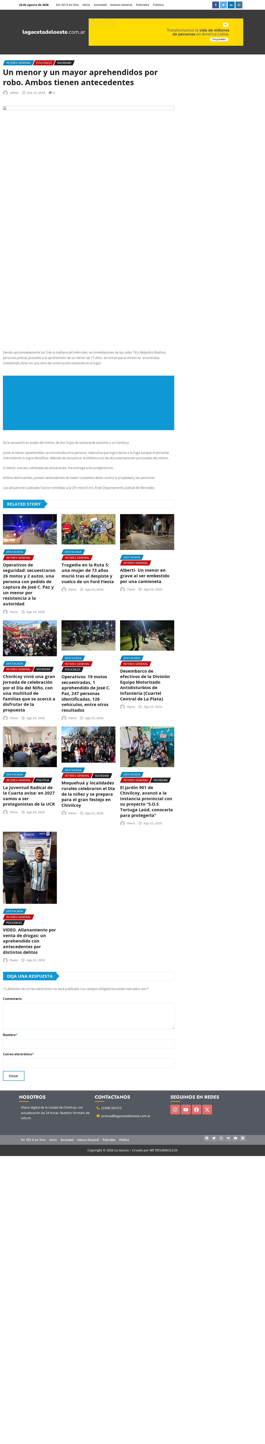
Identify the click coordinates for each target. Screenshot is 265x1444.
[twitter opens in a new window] (223, 5)
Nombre (10, 1035)
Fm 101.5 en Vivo (67, 5)
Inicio (86, 5)
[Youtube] (186, 1109)
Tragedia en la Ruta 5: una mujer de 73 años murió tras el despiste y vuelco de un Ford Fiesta (87, 573)
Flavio (14, 612)
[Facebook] (196, 1109)
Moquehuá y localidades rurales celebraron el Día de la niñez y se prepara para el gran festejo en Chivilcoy (88, 794)
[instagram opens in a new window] (239, 5)
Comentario (12, 999)
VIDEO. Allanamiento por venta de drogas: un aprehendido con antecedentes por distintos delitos (29, 941)
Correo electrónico (18, 1054)
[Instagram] (175, 1109)
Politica (158, 5)
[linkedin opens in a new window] (231, 5)
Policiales (142, 5)
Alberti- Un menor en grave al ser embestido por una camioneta (144, 575)
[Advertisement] (90, 403)
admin (14, 93)
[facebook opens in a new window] (215, 5)
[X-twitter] (207, 1109)
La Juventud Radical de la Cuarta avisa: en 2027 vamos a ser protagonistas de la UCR (29, 795)
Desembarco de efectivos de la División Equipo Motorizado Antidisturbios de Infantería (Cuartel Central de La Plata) (145, 685)
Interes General (121, 5)
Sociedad (100, 5)
